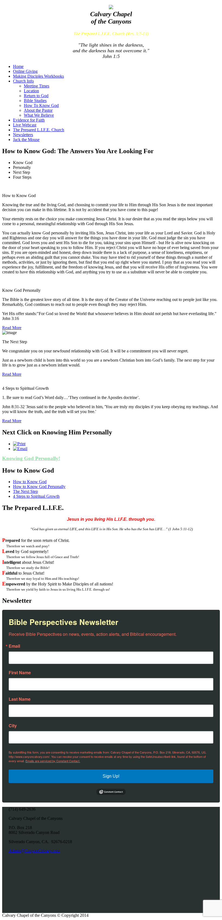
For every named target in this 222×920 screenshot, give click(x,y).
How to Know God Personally (39, 486)
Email (14, 646)
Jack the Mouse (26, 139)
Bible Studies (35, 100)
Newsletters (23, 134)
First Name (20, 672)
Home (18, 66)
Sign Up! (111, 776)
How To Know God (41, 105)
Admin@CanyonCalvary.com (34, 851)
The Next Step (25, 491)
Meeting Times (36, 86)
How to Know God (30, 481)
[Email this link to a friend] (20, 448)
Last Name (20, 699)
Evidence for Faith (29, 120)
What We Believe (39, 115)
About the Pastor (38, 110)
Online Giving (25, 71)
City (13, 725)
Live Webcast (24, 125)
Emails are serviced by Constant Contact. (52, 761)
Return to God (36, 95)
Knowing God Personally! (31, 458)
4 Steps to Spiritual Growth (36, 496)
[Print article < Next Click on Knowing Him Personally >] (19, 443)
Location (31, 91)
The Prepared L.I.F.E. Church (38, 129)
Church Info (23, 81)
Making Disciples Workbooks (38, 76)
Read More (11, 327)
